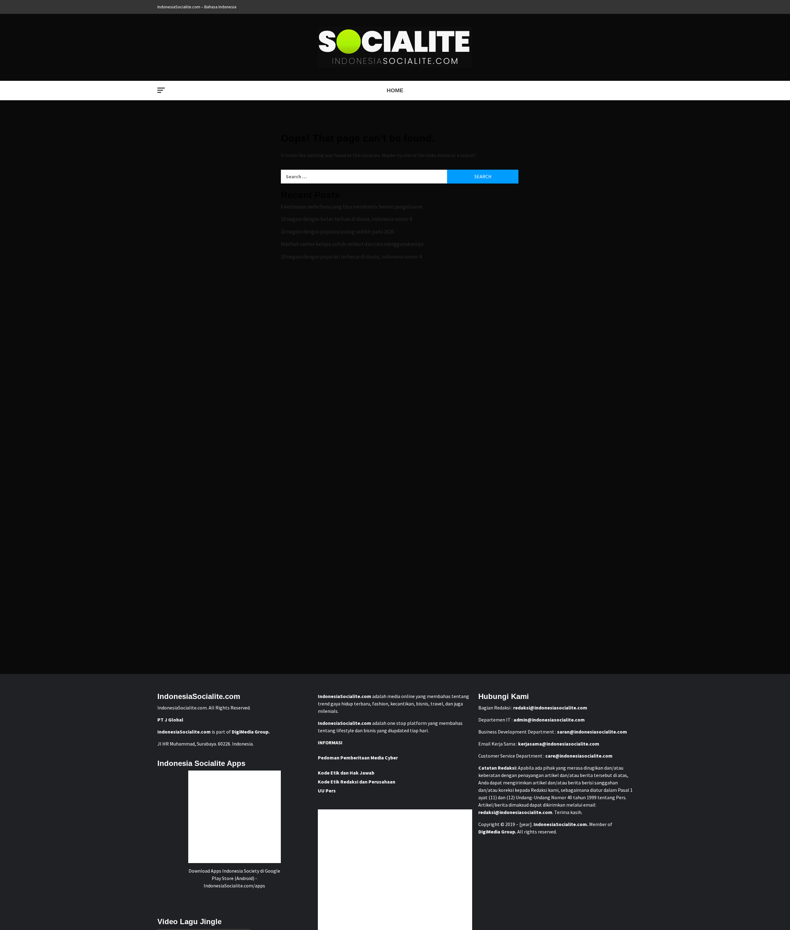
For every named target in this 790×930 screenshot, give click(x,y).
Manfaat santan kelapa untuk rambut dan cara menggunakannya (352, 244)
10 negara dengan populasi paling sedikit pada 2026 (337, 231)
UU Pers (327, 790)
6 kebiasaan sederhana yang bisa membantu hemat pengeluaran (351, 206)
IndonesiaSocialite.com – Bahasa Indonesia (196, 7)
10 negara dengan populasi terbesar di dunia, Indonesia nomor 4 (351, 256)
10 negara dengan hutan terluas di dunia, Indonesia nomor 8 (346, 219)
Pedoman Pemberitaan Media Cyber (358, 757)
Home (395, 90)
